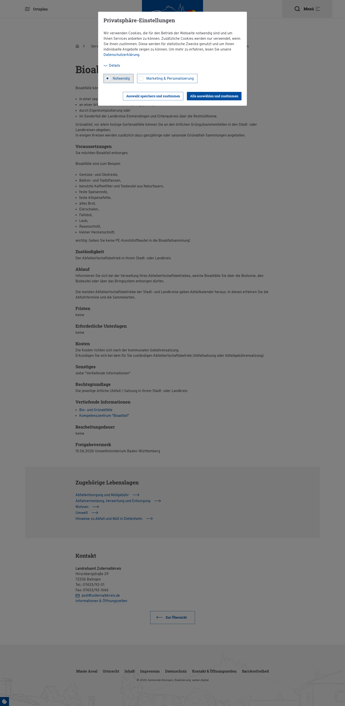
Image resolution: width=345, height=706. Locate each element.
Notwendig (121, 79)
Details (114, 66)
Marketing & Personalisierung (170, 79)
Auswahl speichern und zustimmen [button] (153, 96)
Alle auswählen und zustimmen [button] (214, 96)
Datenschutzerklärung (121, 55)
